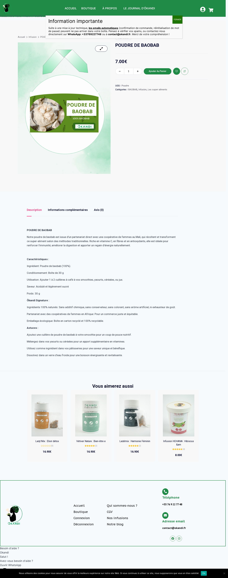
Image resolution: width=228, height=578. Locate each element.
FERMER (177, 19)
